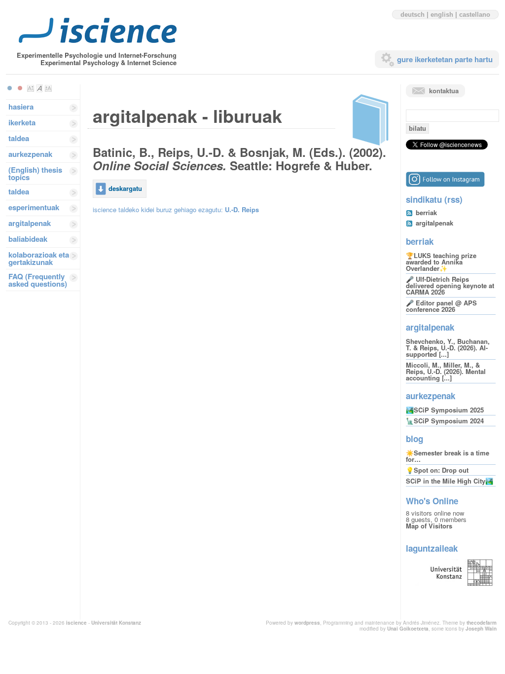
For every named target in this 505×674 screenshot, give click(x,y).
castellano (474, 14)
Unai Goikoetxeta (408, 628)
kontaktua (444, 90)
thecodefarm (482, 622)
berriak (426, 212)
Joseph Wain (481, 628)
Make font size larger (48, 88)
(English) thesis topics (35, 173)
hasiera (21, 106)
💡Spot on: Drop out (437, 470)
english (442, 14)
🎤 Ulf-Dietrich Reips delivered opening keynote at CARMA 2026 (450, 285)
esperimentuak (33, 207)
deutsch (412, 14)
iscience (76, 622)
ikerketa (22, 122)
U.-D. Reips (242, 209)
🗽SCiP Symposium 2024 (445, 420)
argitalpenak (29, 223)
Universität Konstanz (116, 622)
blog (414, 439)
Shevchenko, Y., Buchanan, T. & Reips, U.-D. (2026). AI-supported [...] (448, 348)
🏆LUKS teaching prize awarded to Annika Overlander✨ (441, 262)
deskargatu (125, 188)
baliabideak (27, 238)
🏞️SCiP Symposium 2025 (445, 409)
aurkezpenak (30, 154)
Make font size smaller (31, 88)
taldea (18, 138)
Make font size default (39, 88)
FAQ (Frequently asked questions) (37, 280)
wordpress (307, 622)
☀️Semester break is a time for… (447, 456)
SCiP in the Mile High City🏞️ (449, 481)
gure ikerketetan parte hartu (445, 59)
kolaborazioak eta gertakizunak (38, 258)
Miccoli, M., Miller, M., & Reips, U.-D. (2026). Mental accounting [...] (446, 371)
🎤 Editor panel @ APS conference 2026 (441, 306)
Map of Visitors (429, 525)
